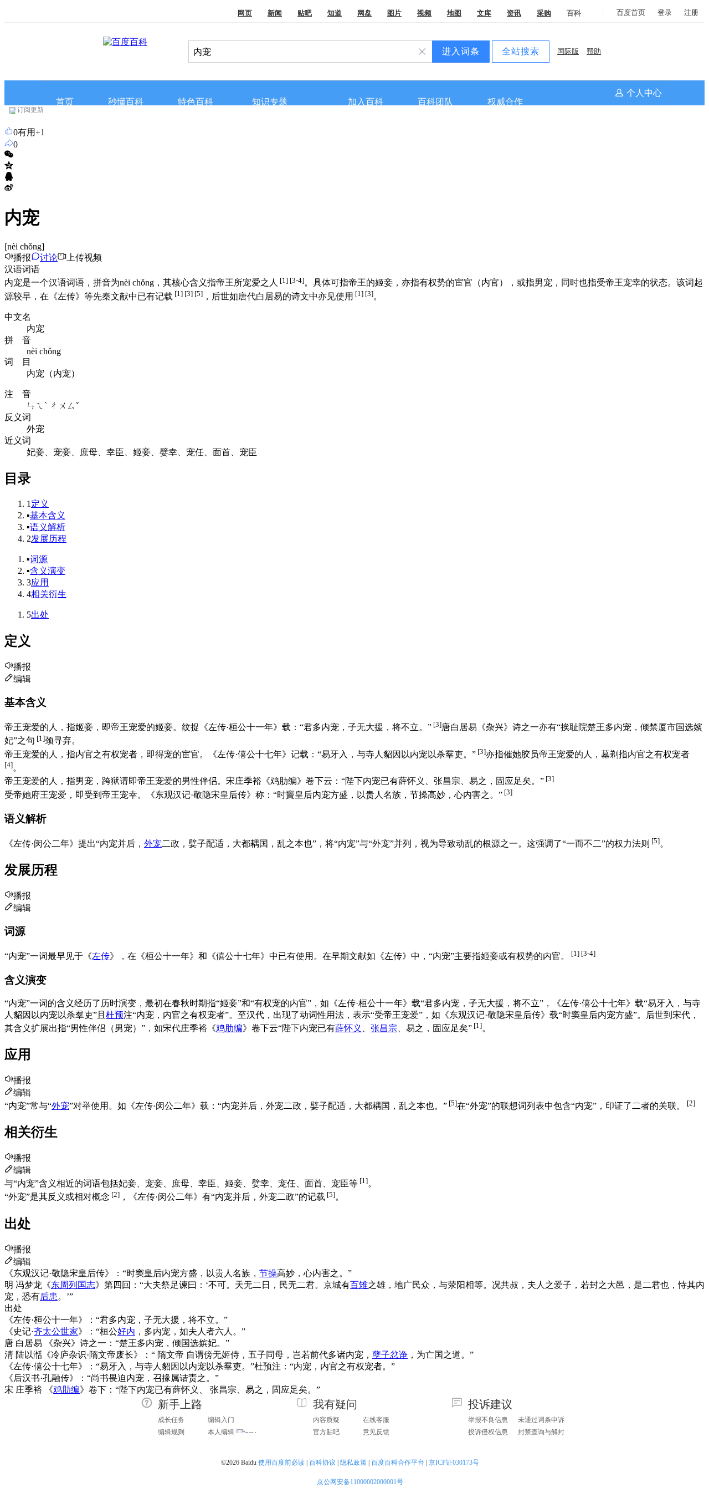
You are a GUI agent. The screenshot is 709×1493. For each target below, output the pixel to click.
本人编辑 (221, 1432)
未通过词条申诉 (541, 1420)
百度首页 (630, 12)
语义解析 (47, 527)
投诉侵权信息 (488, 1432)
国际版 (568, 51)
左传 (101, 956)
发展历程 (48, 538)
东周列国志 (73, 1285)
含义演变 (47, 570)
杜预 (115, 1015)
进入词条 (461, 51)
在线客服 (376, 1420)
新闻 (275, 13)
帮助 (594, 51)
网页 (245, 13)
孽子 (381, 1354)
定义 (40, 503)
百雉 (359, 1285)
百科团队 (435, 101)
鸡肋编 (229, 1028)
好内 (126, 1331)
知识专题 (269, 101)
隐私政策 (353, 1462)
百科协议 (322, 1462)
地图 (454, 13)
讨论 (49, 257)
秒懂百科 (125, 101)
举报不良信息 (488, 1420)
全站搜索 (521, 51)
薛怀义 (348, 1028)
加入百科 (365, 101)
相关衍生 (48, 594)
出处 (40, 614)
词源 (39, 559)
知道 (334, 13)
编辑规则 (171, 1432)
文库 (484, 13)
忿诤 (399, 1354)
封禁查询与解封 (541, 1432)
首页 (65, 101)
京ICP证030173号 (455, 1462)
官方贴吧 (326, 1432)
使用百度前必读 (281, 1462)
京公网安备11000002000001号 (360, 1482)
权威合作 (505, 101)
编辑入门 (221, 1420)
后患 (49, 1296)
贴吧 (304, 13)
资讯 (514, 13)
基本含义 (47, 515)
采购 (544, 13)
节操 (268, 1273)
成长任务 (171, 1420)
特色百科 (195, 101)
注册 (691, 12)
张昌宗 (384, 1028)
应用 (40, 582)
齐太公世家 (56, 1331)
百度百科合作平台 (397, 1462)
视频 (424, 13)
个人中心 (644, 93)
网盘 (364, 13)
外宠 (153, 843)
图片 (394, 13)
